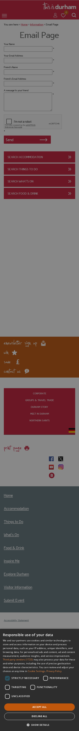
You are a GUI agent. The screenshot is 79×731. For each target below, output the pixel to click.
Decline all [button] (39, 716)
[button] (39, 725)
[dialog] (39, 680)
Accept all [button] (39, 707)
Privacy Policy (54, 671)
